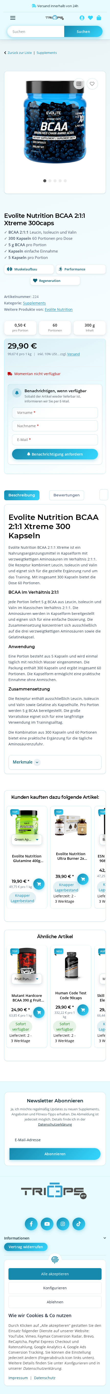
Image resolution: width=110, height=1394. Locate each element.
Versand (73, 354)
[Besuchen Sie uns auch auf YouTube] (47, 1224)
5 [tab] (65, 180)
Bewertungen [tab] (66, 495)
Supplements (34, 303)
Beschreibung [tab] (21, 495)
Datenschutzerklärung (55, 1124)
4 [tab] (60, 180)
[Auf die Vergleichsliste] (79, 83)
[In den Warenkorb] (8, 68)
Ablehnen (55, 1302)
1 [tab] (44, 180)
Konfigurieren (55, 1287)
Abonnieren (55, 1153)
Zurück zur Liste (20, 52)
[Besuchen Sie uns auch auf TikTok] (78, 1224)
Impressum (18, 1377)
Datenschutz (45, 1377)
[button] (82, 18)
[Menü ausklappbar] (12, 17)
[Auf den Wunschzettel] (92, 83)
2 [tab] (49, 180)
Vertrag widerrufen (26, 1246)
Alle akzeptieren (55, 1273)
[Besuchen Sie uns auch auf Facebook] (31, 1224)
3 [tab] (55, 180)
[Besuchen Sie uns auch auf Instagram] (63, 1224)
